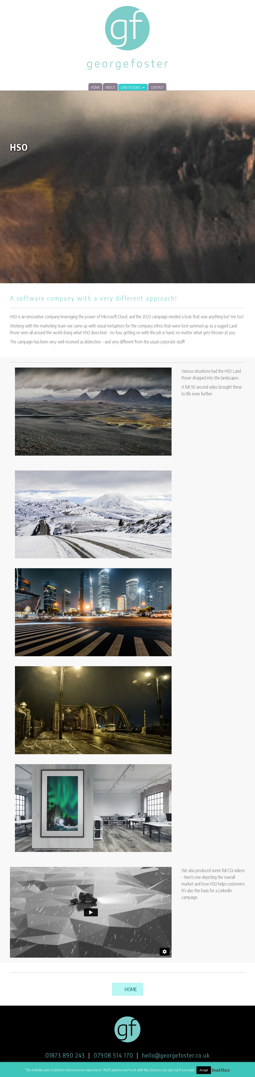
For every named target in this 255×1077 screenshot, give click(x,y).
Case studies (130, 87)
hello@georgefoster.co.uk (176, 1055)
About (110, 87)
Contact (157, 87)
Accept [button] (203, 1070)
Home (95, 87)
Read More (221, 1070)
